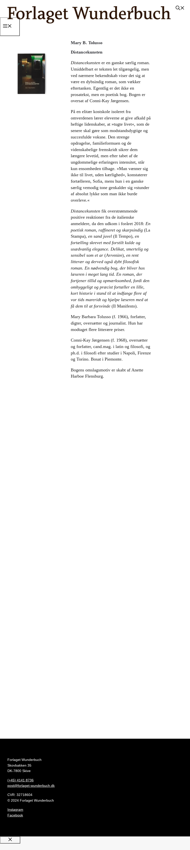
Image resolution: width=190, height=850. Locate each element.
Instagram (15, 809)
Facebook (15, 815)
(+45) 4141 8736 (20, 780)
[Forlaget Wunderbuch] (89, 28)
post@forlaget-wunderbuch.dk (31, 786)
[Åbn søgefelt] (180, 8)
